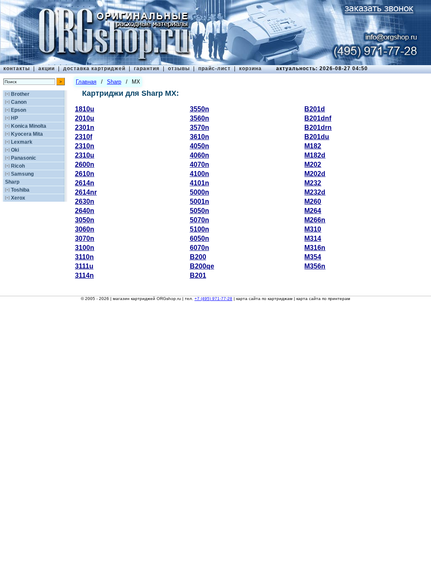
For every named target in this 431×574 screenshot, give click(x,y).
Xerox (18, 198)
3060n (84, 229)
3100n (84, 247)
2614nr (86, 192)
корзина (250, 68)
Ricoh (18, 166)
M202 (312, 164)
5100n (199, 229)
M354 (312, 257)
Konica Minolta (28, 126)
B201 (198, 275)
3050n (84, 220)
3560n (199, 118)
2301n (84, 127)
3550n (199, 109)
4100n (199, 173)
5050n (199, 210)
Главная (86, 82)
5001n (199, 201)
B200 (198, 257)
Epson (18, 110)
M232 (312, 183)
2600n (84, 164)
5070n (199, 220)
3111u (84, 266)
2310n (84, 146)
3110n (84, 257)
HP (14, 118)
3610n (199, 136)
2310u (84, 155)
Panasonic (23, 158)
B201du (316, 136)
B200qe (202, 266)
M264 (312, 210)
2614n (84, 183)
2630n (84, 201)
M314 (312, 238)
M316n (314, 247)
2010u (84, 118)
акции (46, 68)
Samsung (22, 174)
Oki (15, 150)
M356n (314, 266)
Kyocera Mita (27, 134)
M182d (314, 155)
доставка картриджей (94, 68)
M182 (312, 146)
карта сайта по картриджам (264, 298)
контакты (16, 68)
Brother (20, 94)
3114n (84, 275)
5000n (199, 192)
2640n (84, 210)
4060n (199, 155)
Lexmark (21, 142)
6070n (199, 247)
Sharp (12, 182)
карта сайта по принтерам (323, 298)
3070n (84, 238)
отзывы (179, 68)
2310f (83, 136)
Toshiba (20, 190)
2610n (84, 173)
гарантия (147, 68)
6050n (199, 238)
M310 (312, 229)
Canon (19, 102)
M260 (312, 201)
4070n (199, 164)
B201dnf (317, 118)
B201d (314, 109)
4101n (199, 183)
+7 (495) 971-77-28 (213, 298)
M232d (314, 192)
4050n (199, 146)
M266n (314, 220)
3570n (199, 127)
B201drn (318, 127)
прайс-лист (214, 68)
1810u (84, 109)
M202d (314, 173)
